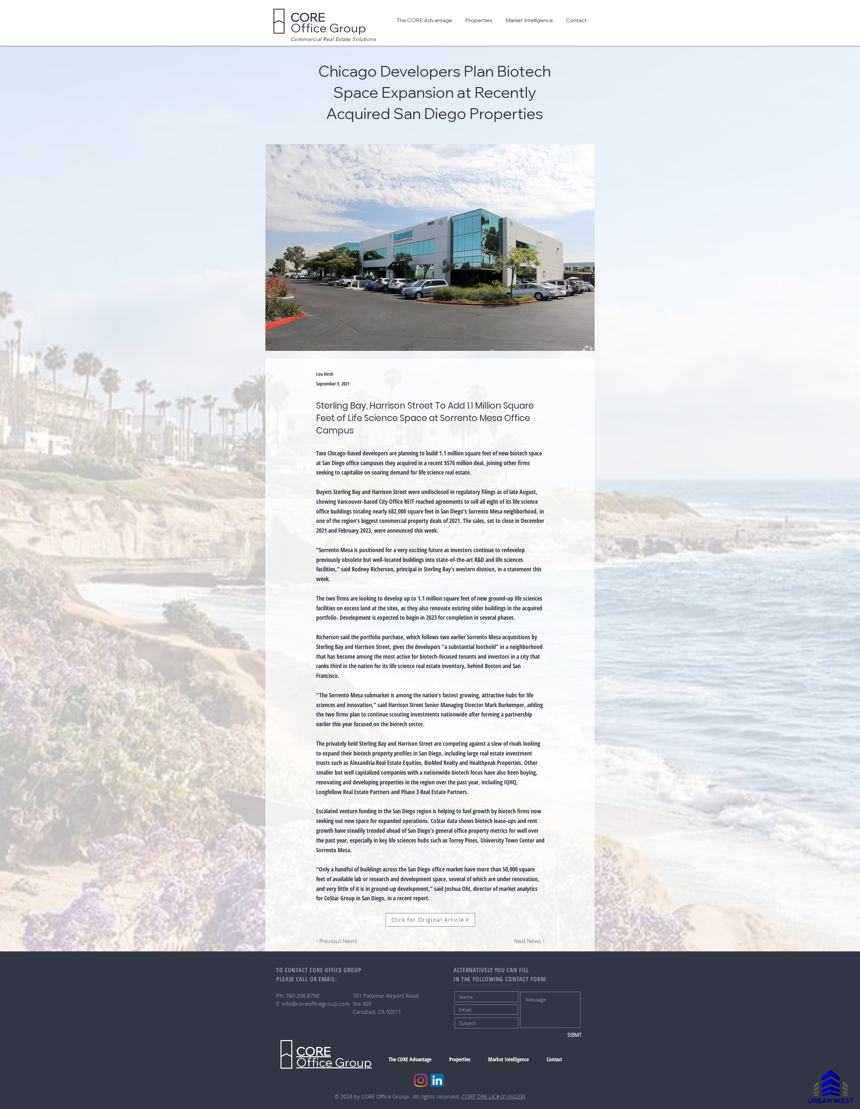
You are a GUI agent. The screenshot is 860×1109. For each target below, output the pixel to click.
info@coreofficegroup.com (316, 1004)
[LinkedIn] (437, 1080)
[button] (425, 20)
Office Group (328, 22)
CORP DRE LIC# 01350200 (493, 1096)
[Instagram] (420, 1080)
